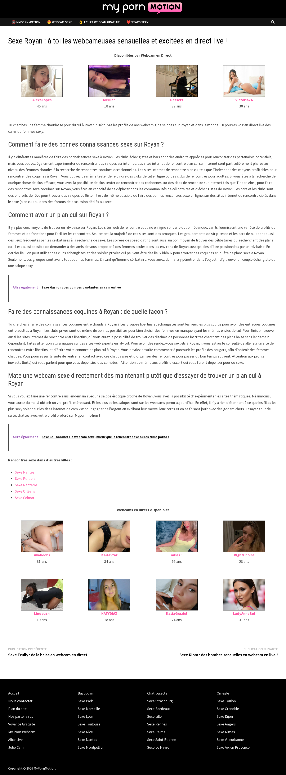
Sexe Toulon (226, 700)
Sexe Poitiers (25, 478)
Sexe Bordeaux (158, 708)
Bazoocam (86, 693)
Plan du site (17, 708)
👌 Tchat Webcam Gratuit (99, 22)
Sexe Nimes (226, 731)
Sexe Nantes (24, 472)
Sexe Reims (156, 731)
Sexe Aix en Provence (233, 747)
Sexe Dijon (225, 716)
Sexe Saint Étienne (161, 739)
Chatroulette (157, 693)
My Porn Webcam (21, 731)
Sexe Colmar (24, 497)
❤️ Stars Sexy (137, 22)
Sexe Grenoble (228, 708)
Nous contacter (20, 700)
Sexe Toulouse (89, 724)
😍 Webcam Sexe (59, 22)
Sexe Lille (154, 716)
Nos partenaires (20, 716)
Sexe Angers (226, 724)
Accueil (13, 693)
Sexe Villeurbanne (230, 739)
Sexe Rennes (157, 724)
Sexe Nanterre (26, 485)
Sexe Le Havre (158, 747)
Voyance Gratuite (21, 724)
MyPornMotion (44, 768)
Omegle (223, 693)
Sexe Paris (86, 700)
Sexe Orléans (25, 491)
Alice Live (15, 739)
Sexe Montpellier (91, 747)
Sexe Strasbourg (160, 700)
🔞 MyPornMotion (26, 22)
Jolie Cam (16, 747)
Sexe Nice (85, 731)
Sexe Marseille (89, 708)
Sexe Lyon (85, 716)
